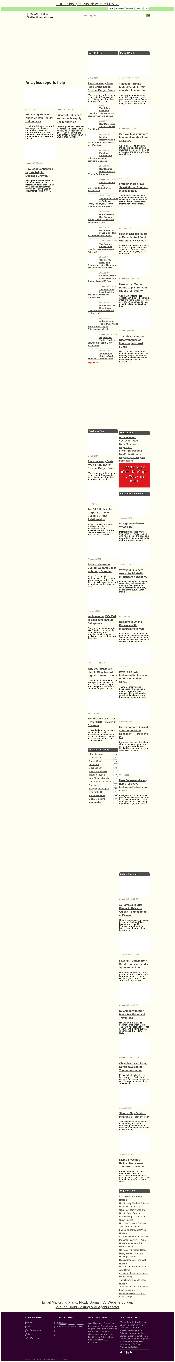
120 (116, 778)
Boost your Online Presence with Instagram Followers (132, 625)
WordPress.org (33, 1338)
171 (116, 771)
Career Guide (95, 761)
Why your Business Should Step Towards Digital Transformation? (102, 672)
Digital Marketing (97, 799)
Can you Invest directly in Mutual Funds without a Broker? (134, 137)
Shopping (93, 785)
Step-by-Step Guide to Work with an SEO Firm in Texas (100, 356)
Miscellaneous (96, 754)
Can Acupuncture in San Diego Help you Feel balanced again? (102, 233)
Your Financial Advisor (100, 778)
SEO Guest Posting (128, 440)
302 (116, 757)
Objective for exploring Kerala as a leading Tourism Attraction (133, 1067)
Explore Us (139, 8)
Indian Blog (94, 764)
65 (116, 799)
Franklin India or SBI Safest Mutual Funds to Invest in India (133, 187)
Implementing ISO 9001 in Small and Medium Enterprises (102, 620)
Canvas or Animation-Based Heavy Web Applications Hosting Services (133, 1253)
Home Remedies (97, 795)
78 (116, 788)
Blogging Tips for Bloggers (132, 457)
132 (116, 775)
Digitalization (95, 757)
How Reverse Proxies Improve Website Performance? (101, 171)
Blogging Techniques (99, 788)
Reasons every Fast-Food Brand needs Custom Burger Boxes (101, 87)
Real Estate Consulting (100, 781)
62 (116, 802)
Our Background (34, 1330)
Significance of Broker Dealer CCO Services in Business (102, 722)
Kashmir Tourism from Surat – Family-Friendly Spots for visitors (133, 964)
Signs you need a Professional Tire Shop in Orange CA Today (102, 278)
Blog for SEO (95, 792)
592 (116, 754)
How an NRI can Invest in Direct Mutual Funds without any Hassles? (133, 237)
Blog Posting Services (130, 454)
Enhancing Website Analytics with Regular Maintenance (39, 118)
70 (116, 792)
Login (147, 8)
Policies (29, 1334)
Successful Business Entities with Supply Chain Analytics (69, 118)
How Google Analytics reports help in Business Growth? (39, 172)
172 (116, 768)
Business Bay (95, 768)
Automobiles (95, 802)
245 (116, 761)
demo (146, 485)
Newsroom (129, 8)
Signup (111, 8)
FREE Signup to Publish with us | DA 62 (87, 4)
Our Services (120, 8)
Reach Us (62, 1322)
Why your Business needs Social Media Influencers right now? (133, 573)
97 (116, 785)
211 (116, 764)
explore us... (94, 362)
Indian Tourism (126, 460)
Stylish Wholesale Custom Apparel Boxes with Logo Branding (102, 568)
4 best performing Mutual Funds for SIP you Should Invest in (132, 87)
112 (116, 782)
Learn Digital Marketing (130, 450)
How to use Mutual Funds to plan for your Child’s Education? (133, 288)
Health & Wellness (98, 771)
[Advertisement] (86, 34)
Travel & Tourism (97, 775)
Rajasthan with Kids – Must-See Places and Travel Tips (132, 1014)
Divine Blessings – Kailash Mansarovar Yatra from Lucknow (131, 1163)
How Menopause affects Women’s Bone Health (101, 126)
